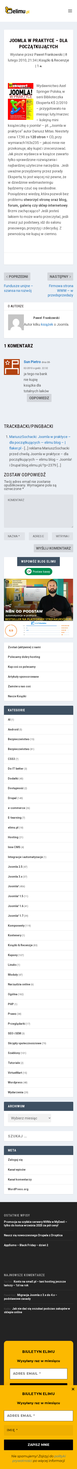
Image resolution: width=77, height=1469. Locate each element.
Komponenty (16, 925)
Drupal (12, 798)
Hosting (13, 837)
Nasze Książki (17, 696)
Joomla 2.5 (15, 866)
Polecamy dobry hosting (24, 656)
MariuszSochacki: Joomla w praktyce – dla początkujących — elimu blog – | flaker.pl (40, 442)
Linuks (12, 964)
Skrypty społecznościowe (24, 1043)
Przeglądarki (16, 1023)
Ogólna (12, 994)
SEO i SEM (14, 1033)
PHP (11, 1004)
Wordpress (15, 1082)
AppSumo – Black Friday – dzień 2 (26, 1245)
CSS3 (11, 759)
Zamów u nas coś (19, 686)
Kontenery (14, 935)
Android (13, 729)
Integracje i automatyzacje (25, 857)
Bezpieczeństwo (18, 739)
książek (47, 324)
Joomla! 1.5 (15, 896)
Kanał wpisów (16, 1169)
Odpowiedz (39, 398)
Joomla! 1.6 (15, 906)
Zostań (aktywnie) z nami (24, 647)
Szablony (14, 1053)
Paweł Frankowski (48, 54)
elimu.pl (13, 827)
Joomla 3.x (15, 876)
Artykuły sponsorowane (23, 676)
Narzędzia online (19, 984)
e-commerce (16, 808)
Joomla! (13, 886)
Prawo (12, 1013)
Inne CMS (14, 847)
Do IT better (15, 768)
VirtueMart (15, 1072)
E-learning (15, 817)
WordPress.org (18, 1189)
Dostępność (15, 788)
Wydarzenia (15, 1092)
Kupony (13, 955)
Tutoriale (14, 1062)
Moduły (13, 974)
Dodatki (13, 778)
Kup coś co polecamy (22, 666)
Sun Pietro (32, 362)
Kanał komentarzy (20, 1179)
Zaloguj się (15, 1159)
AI (9, 719)
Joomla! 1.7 (15, 915)
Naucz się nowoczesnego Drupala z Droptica (33, 1235)
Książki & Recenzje (54, 60)
